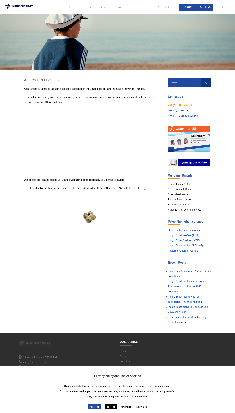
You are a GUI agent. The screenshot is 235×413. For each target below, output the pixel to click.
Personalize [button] (126, 407)
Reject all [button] (110, 407)
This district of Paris (35, 97)
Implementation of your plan (184, 250)
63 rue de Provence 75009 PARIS (41, 357)
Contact (124, 356)
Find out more (141, 407)
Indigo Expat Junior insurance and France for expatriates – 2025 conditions (187, 286)
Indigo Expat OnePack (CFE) (184, 240)
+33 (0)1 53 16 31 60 (180, 105)
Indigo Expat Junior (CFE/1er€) (185, 245)
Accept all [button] (94, 407)
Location (125, 361)
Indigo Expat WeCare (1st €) (183, 235)
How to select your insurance (184, 230)
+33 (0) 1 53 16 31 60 (34, 362)
